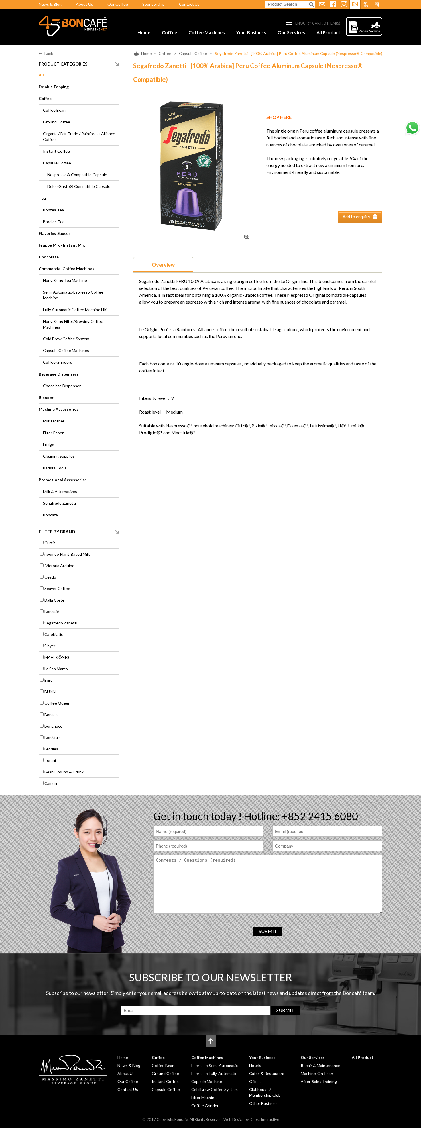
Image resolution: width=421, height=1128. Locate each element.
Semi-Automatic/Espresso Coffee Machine (73, 295)
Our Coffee (117, 4)
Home (143, 32)
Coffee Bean (54, 110)
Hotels (255, 1065)
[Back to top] (211, 1041)
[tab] (163, 264)
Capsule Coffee (193, 53)
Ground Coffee (56, 121)
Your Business (251, 32)
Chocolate (49, 256)
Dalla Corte (54, 600)
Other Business (263, 1103)
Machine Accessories (58, 409)
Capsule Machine (206, 1081)
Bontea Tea (53, 209)
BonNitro (52, 737)
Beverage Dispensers (58, 374)
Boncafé (50, 514)
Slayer (49, 645)
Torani (50, 760)
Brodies (51, 748)
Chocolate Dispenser (62, 385)
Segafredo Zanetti (59, 503)
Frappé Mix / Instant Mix (62, 245)
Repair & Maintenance (320, 1065)
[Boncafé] (73, 34)
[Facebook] (333, 4)
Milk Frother (53, 420)
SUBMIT (268, 931)
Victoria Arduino (59, 565)
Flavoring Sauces (54, 233)
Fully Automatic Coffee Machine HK (75, 309)
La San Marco (56, 668)
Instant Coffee (56, 151)
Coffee (169, 32)
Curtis (50, 542)
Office (255, 1081)
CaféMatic (53, 634)
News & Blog (50, 4)
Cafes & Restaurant (267, 1073)
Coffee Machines (206, 32)
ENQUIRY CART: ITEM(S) (317, 23)
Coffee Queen (57, 703)
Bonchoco (53, 726)
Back (48, 53)
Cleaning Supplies (59, 456)
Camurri (51, 783)
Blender (46, 397)
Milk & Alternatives (60, 491)
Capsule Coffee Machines (66, 350)
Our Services (291, 32)
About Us (84, 4)
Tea (42, 198)
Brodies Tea (53, 221)
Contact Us (189, 4)
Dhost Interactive (264, 1119)
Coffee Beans (164, 1065)
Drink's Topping (54, 86)
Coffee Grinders (57, 362)
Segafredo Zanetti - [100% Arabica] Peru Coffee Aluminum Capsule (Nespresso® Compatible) (298, 53)
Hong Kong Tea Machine (65, 280)
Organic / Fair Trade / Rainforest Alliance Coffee (79, 136)
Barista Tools (54, 467)
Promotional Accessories (63, 479)
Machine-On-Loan (317, 1073)
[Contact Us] (322, 4)
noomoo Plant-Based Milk (67, 554)
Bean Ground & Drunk (64, 771)
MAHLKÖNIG (56, 657)
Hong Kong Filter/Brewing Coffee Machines (73, 324)
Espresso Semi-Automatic (214, 1065)
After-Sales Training (319, 1081)
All (41, 74)
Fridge (48, 444)
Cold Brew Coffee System (66, 338)
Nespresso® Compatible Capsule (77, 174)
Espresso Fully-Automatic (214, 1073)
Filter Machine (204, 1097)
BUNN (50, 691)
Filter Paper (53, 432)
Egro (48, 680)
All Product (328, 32)
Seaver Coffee (57, 588)
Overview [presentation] (163, 265)
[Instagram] (344, 4)
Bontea (51, 714)
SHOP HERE (279, 117)
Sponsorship (153, 4)
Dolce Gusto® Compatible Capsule (78, 186)
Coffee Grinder (205, 1105)
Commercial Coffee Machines (66, 268)
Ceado (50, 577)
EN (355, 4)
